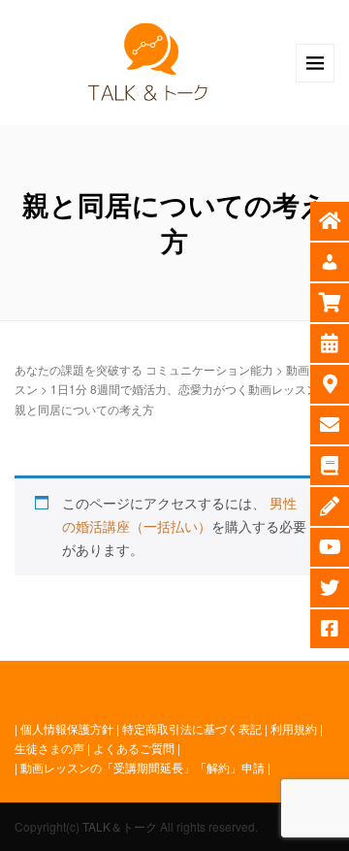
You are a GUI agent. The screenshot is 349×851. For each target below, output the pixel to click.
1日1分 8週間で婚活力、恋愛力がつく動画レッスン (184, 388)
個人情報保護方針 (66, 728)
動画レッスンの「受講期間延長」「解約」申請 (142, 767)
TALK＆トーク (119, 826)
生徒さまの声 (49, 747)
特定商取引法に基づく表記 (192, 728)
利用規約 (293, 728)
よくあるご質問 (133, 747)
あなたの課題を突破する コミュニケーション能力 (144, 369)
